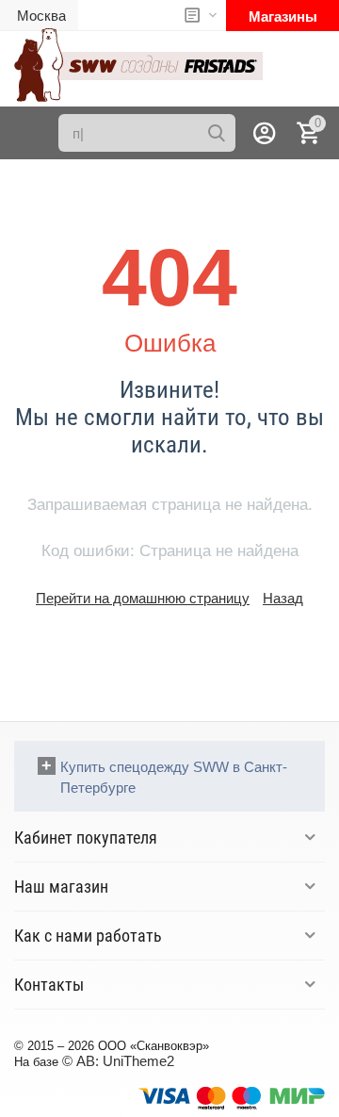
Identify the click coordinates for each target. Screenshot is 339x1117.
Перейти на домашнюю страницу (143, 598)
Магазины (283, 16)
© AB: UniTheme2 (118, 1061)
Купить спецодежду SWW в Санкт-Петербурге (173, 777)
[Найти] (216, 133)
